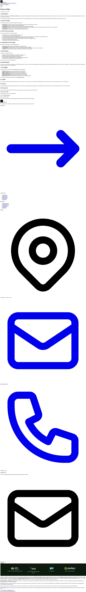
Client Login (4, 4)
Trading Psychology (5, 203)
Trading (3, 3)
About (9, 3)
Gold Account (4, 196)
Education (6, 3)
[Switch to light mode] (1, 4)
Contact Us (14, 3)
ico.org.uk (32, 98)
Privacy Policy (2, 591)
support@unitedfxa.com (20, 77)
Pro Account (4, 199)
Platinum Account (5, 197)
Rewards (11, 3)
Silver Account (4, 195)
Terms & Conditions (8, 591)
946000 (47, 578)
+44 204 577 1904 (6, 96)
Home (1, 3)
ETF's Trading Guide (5, 204)
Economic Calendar (5, 206)
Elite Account (4, 198)
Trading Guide (4, 205)
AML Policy (13, 591)
